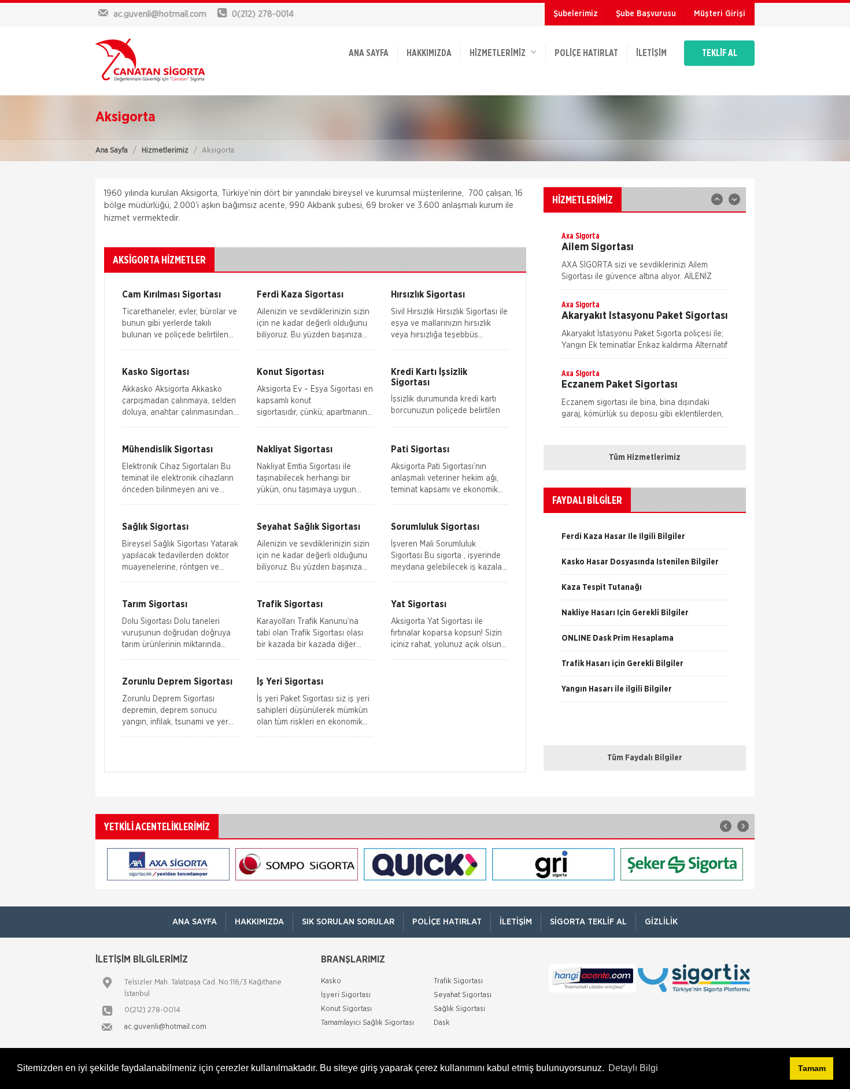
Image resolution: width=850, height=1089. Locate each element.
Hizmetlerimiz (165, 150)
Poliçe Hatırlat (586, 53)
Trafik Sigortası (458, 981)
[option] (645, 260)
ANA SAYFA (369, 53)
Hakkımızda (429, 53)
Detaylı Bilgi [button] (633, 1068)
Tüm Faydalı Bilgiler (644, 758)
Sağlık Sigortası (459, 1009)
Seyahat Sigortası (462, 995)
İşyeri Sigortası (346, 995)
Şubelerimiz (575, 14)
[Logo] (150, 61)
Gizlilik (661, 921)
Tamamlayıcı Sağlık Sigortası (367, 1023)
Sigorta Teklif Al (588, 921)
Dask (442, 1023)
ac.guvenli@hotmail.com (165, 1027)
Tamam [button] (812, 1068)
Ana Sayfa (111, 150)
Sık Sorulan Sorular (348, 921)
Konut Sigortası (346, 1009)
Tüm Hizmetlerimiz (645, 458)
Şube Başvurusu (646, 14)
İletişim (651, 53)
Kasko (331, 981)
